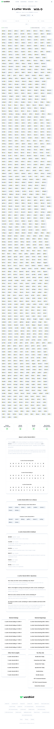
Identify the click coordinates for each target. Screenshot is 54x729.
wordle (17, 1)
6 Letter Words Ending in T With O (13, 643)
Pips (12, 706)
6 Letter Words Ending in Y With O (13, 640)
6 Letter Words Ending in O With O (13, 647)
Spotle (37, 703)
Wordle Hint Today (39, 656)
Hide (26, 24)
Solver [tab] (28, 15)
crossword (30, 1)
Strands (22, 703)
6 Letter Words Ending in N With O (13, 636)
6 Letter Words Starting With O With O (39, 636)
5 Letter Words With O (13, 656)
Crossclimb (45, 712)
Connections (15, 703)
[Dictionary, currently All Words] (32, 15)
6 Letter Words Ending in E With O (13, 632)
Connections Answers (40, 685)
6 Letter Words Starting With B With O (39, 632)
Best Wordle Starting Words (27, 715)
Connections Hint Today (39, 660)
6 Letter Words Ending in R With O (13, 625)
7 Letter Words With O (13, 660)
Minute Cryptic (45, 703)
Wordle (7, 703)
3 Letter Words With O (13, 671)
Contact (32, 719)
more (36, 1)
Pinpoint (37, 712)
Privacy (26, 719)
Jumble (18, 712)
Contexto (29, 703)
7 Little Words (41, 709)
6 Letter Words (24, 6)
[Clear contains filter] (38, 21)
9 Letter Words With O (13, 675)
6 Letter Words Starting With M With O (39, 643)
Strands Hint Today (39, 664)
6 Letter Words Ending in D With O (13, 629)
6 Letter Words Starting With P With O (39, 629)
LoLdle (23, 709)
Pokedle (31, 709)
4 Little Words (9, 712)
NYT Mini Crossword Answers (40, 682)
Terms (21, 719)
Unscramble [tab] (23, 15)
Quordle (20, 706)
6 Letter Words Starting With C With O (39, 621)
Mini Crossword (40, 706)
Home (19, 6)
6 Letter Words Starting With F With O (39, 647)
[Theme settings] (52, 2)
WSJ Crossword (13, 709)
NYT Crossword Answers (40, 678)
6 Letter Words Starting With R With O (39, 640)
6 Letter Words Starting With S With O (39, 625)
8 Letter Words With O (13, 667)
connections (23, 1)
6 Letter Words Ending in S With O (13, 621)
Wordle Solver (39, 671)
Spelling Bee (27, 712)
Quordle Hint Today (39, 667)
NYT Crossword (29, 706)
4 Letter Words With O (13, 664)
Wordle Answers (40, 675)
